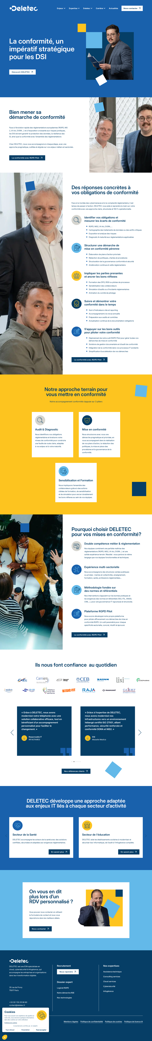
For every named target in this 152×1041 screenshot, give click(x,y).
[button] (12, 732)
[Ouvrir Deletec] (91, 8)
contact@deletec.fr (17, 1005)
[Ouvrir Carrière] (104, 8)
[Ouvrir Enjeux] (64, 8)
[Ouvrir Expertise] (79, 8)
